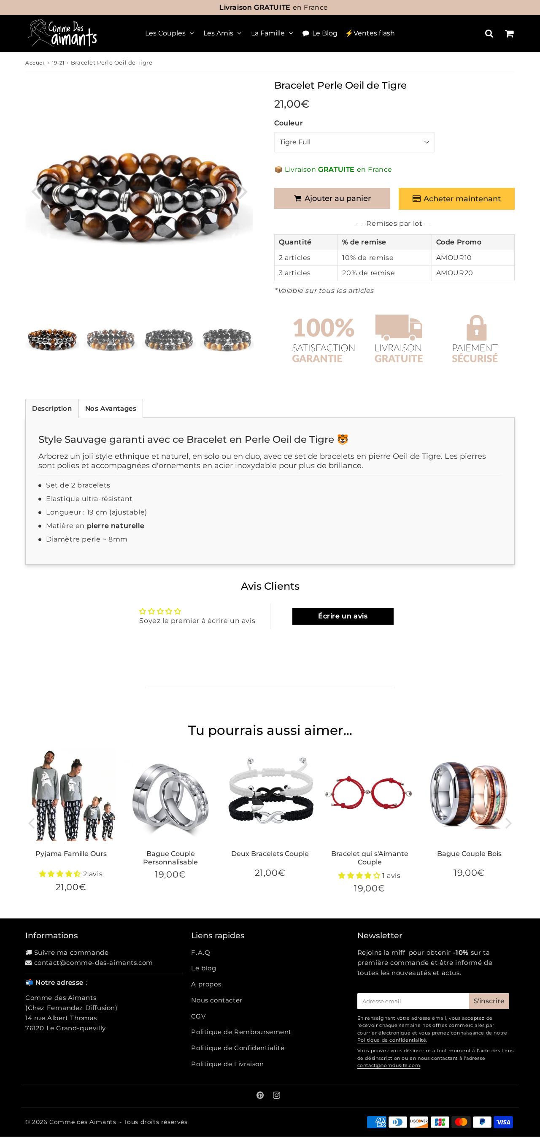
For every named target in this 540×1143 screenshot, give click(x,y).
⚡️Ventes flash (370, 33)
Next (243, 190)
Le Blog (325, 33)
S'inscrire (489, 1001)
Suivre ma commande (71, 952)
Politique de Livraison (227, 1064)
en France (270, 7)
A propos (206, 984)
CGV (198, 1016)
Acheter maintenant (462, 198)
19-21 (58, 63)
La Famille (268, 33)
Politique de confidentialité (392, 1040)
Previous (35, 190)
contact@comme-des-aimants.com (93, 963)
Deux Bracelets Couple (270, 854)
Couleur (288, 123)
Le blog (203, 968)
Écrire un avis (342, 616)
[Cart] (509, 33)
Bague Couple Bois (469, 854)
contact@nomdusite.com (389, 1065)
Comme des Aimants (82, 1122)
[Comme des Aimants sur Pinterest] (261, 1096)
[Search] (489, 33)
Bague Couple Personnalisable (170, 858)
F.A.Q (200, 952)
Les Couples (165, 33)
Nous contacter (216, 1000)
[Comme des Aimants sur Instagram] (277, 1096)
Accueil (35, 63)
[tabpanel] (52, 339)
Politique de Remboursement (241, 1032)
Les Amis (218, 33)
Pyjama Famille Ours (71, 854)
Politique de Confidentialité (237, 1048)
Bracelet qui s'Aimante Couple (369, 858)
